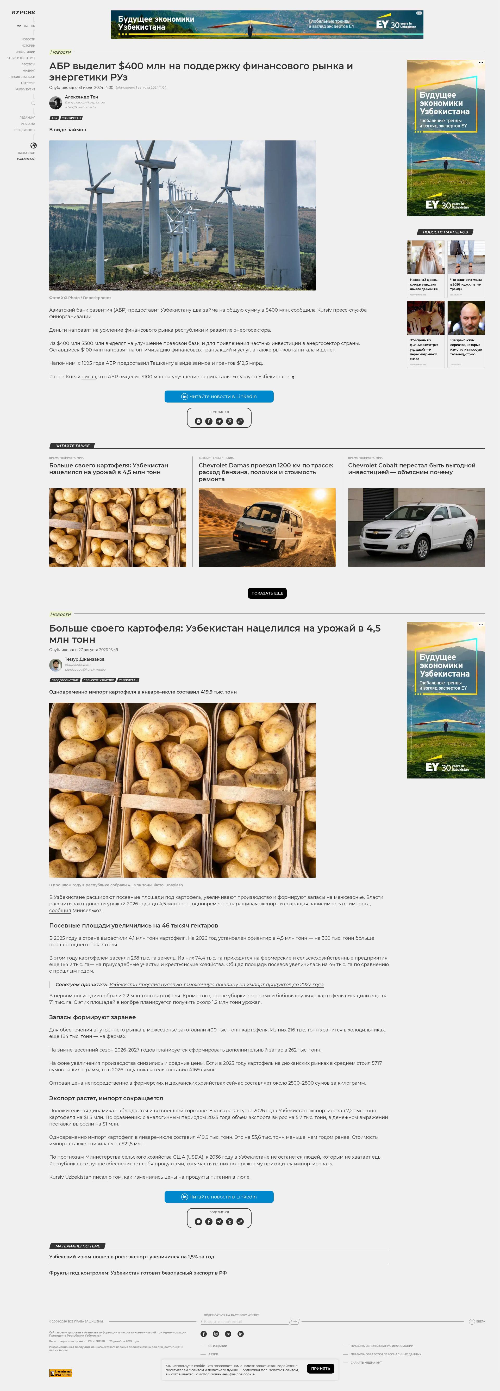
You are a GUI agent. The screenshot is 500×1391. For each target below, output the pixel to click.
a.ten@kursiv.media (80, 107)
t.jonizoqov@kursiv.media (85, 669)
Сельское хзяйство (99, 680)
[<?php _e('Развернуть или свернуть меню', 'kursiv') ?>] (33, 145)
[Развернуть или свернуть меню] (33, 104)
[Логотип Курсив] (23, 12)
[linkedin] (240, 1334)
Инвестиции (25, 52)
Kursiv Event (25, 89)
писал (89, 377)
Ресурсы (28, 64)
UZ (26, 26)
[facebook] (204, 1334)
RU (19, 26)
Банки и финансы (21, 58)
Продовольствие (65, 680)
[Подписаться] (295, 1322)
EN (33, 26)
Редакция (27, 117)
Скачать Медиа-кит (366, 1362)
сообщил (60, 910)
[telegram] (228, 1334)
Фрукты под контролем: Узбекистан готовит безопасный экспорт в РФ (138, 1273)
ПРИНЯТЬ (320, 1368)
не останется (287, 1157)
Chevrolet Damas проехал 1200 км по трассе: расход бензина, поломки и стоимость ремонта (266, 472)
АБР (54, 118)
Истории (28, 45)
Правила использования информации (382, 1346)
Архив (213, 1354)
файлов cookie (242, 1374)
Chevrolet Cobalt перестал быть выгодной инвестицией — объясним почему (412, 469)
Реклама (28, 124)
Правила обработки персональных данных (386, 1354)
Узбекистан (26, 158)
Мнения (29, 70)
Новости (28, 39)
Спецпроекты (24, 130)
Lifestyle (28, 83)
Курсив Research (22, 77)
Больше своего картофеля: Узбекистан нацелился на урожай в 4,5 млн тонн (108, 469)
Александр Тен (81, 97)
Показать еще (267, 593)
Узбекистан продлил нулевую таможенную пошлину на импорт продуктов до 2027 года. (216, 984)
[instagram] (216, 1334)
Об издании (217, 1346)
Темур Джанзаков (85, 659)
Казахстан (26, 153)
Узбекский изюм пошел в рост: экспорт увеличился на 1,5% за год (131, 1257)
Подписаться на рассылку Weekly (231, 1315)
